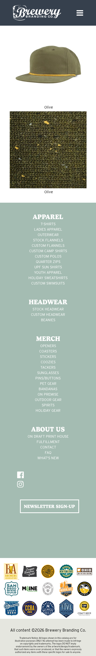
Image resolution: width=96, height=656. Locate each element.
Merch (48, 338)
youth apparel (48, 272)
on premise (48, 394)
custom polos (48, 256)
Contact (48, 447)
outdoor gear (48, 400)
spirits (48, 405)
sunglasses (48, 373)
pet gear (48, 383)
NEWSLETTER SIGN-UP (49, 506)
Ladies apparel (48, 229)
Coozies (48, 362)
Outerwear (48, 235)
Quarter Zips (48, 262)
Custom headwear (48, 314)
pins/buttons (48, 378)
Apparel (48, 217)
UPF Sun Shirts (48, 267)
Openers (48, 346)
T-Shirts (48, 224)
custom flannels (48, 245)
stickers (48, 357)
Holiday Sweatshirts (48, 278)
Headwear (48, 302)
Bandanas (48, 389)
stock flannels (48, 240)
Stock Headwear (48, 309)
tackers (48, 367)
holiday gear (48, 410)
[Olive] (48, 65)
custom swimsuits (48, 283)
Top (90, 648)
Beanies (48, 320)
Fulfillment (48, 442)
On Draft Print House (48, 436)
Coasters (48, 351)
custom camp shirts (48, 251)
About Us (48, 429)
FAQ (48, 453)
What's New (48, 458)
